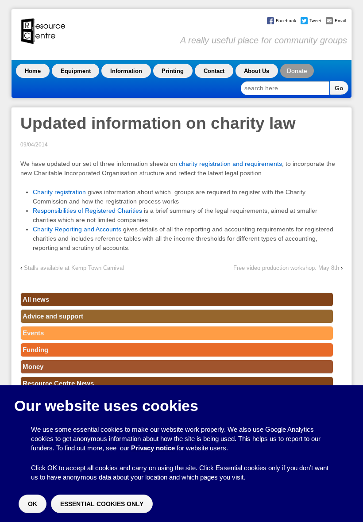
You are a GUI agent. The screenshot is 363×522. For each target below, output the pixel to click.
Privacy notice (153, 448)
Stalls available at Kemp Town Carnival (74, 268)
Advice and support (53, 316)
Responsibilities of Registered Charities (87, 210)
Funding (35, 349)
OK (32, 503)
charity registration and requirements (230, 163)
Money (33, 366)
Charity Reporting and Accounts (77, 229)
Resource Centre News (58, 383)
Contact (214, 71)
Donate (297, 70)
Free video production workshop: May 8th (286, 268)
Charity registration (59, 192)
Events (33, 333)
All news (36, 299)
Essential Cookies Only (101, 503)
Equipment (76, 71)
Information (126, 71)
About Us (256, 71)
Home (33, 71)
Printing (173, 71)
